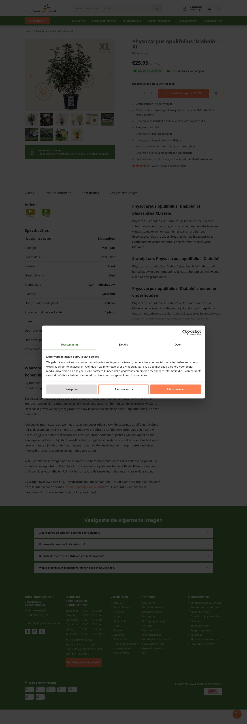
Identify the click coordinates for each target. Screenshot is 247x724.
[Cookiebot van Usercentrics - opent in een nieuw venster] (185, 332)
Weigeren (72, 389)
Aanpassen (121, 389)
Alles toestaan (175, 389)
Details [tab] (123, 344)
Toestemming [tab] (69, 344)
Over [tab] (178, 344)
